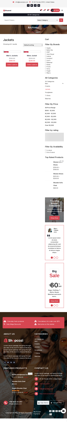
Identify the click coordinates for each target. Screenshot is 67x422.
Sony (48, 69)
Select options (12, 64)
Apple (49, 48)
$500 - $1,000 (50, 110)
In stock (49, 150)
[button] (28, 5)
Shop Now (55, 10)
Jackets (47, 89)
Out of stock (51, 152)
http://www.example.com (47, 394)
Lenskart (49, 58)
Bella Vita (50, 50)
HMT (48, 52)
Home (28, 31)
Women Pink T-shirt (58, 173)
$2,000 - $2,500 (50, 119)
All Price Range (50, 107)
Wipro (49, 73)
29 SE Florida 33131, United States (42, 2)
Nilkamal (49, 62)
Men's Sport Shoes (57, 184)
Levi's (48, 60)
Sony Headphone (18, 383)
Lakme (49, 56)
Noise (48, 64)
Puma (48, 67)
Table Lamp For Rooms (57, 163)
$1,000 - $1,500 (50, 113)
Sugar (49, 71)
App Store (44, 403)
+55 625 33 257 (44, 384)
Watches (48, 98)
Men (33, 31)
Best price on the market (46, 324)
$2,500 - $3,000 (50, 122)
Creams (47, 86)
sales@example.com (46, 389)
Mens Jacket (32, 56)
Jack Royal (50, 54)
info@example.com (21, 2)
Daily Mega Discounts (13, 324)
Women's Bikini (17, 374)
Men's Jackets (12, 56)
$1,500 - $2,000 (50, 116)
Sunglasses (49, 92)
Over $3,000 (49, 125)
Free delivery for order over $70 (49, 321)
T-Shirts (47, 95)
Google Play (57, 403)
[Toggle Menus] (62, 10)
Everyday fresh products (15, 321)
